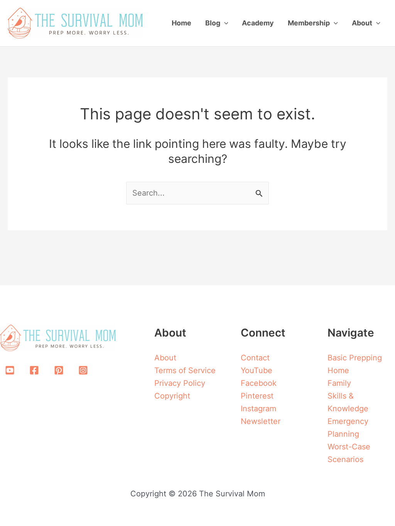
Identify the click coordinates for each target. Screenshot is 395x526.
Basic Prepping (354, 357)
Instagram (258, 408)
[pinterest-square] (60, 370)
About (165, 357)
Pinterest (257, 395)
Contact (255, 357)
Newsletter (260, 421)
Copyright (172, 395)
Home (338, 370)
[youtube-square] (11, 370)
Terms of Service (185, 370)
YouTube (256, 370)
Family (339, 383)
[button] (224, 23)
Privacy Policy (179, 383)
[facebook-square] (36, 370)
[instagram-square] (85, 370)
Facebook (259, 383)
